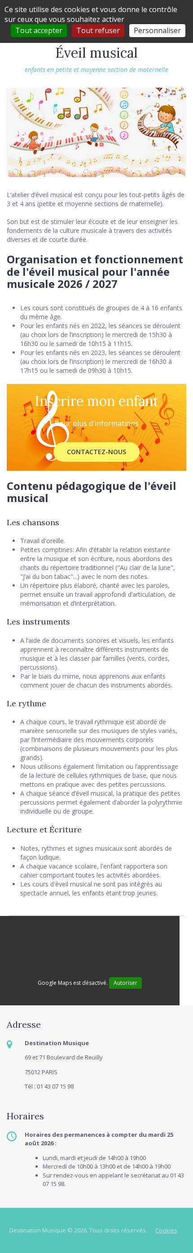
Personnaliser (157, 30)
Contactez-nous (96, 451)
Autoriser (125, 983)
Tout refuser (98, 30)
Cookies (166, 1230)
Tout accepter (38, 30)
